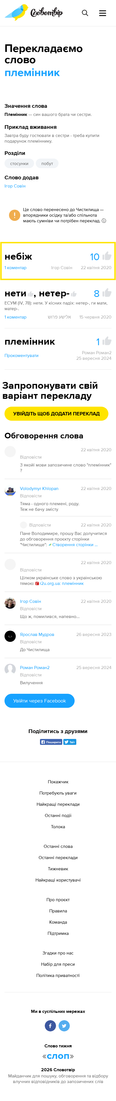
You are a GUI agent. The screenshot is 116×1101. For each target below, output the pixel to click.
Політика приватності (58, 975)
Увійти (39, 701)
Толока (58, 826)
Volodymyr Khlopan (39, 488)
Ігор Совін (15, 185)
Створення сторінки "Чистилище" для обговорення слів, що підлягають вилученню (75, 544)
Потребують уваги (58, 792)
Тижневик (58, 868)
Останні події (58, 815)
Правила (58, 910)
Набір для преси (58, 964)
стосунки (19, 163)
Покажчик (58, 781)
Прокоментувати (22, 355)
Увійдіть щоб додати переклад (56, 413)
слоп (58, 1056)
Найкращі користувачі (58, 879)
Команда (58, 921)
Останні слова (58, 846)
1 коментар (15, 267)
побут (47, 163)
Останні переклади (58, 857)
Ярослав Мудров (37, 634)
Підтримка (58, 933)
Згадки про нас (58, 952)
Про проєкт (58, 899)
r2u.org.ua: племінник (62, 583)
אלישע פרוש (59, 316)
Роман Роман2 (96, 352)
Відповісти (31, 456)
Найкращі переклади (58, 804)
